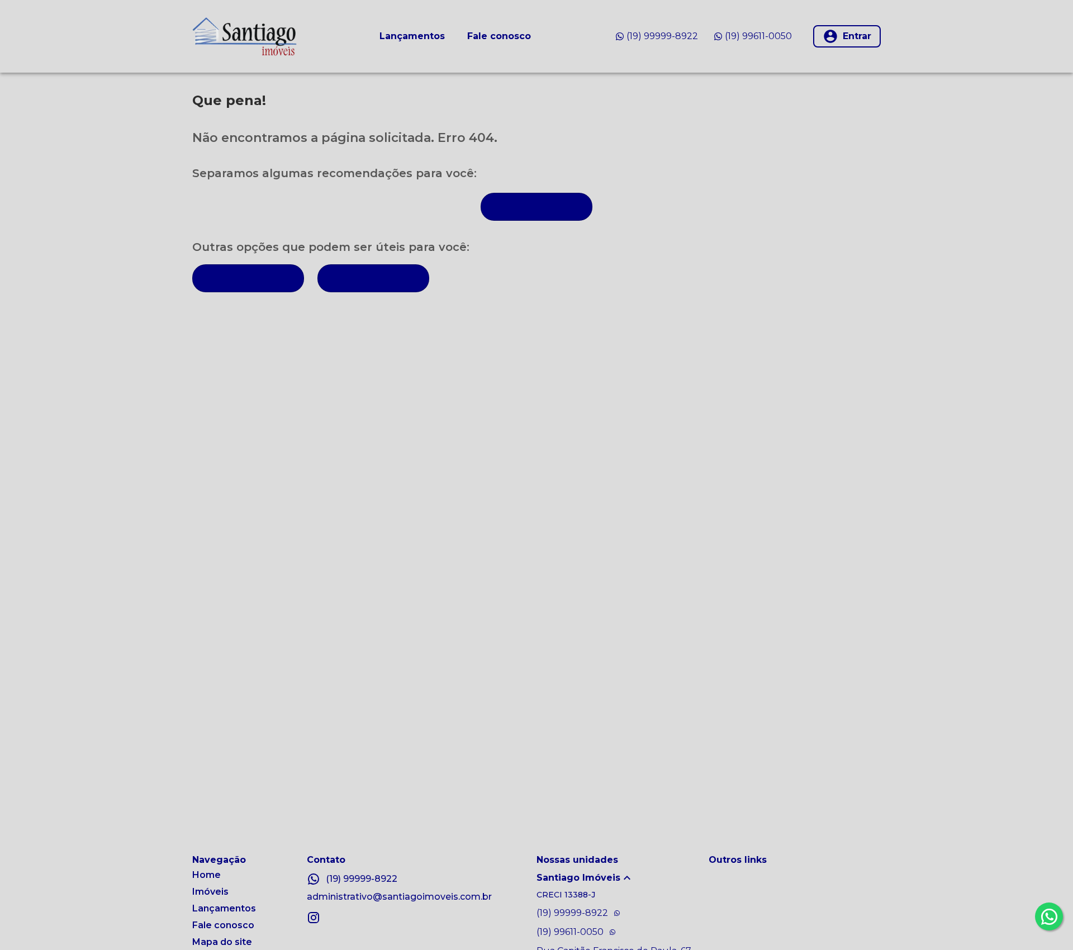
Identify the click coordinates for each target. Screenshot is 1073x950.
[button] (622, 878)
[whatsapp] (1049, 916)
